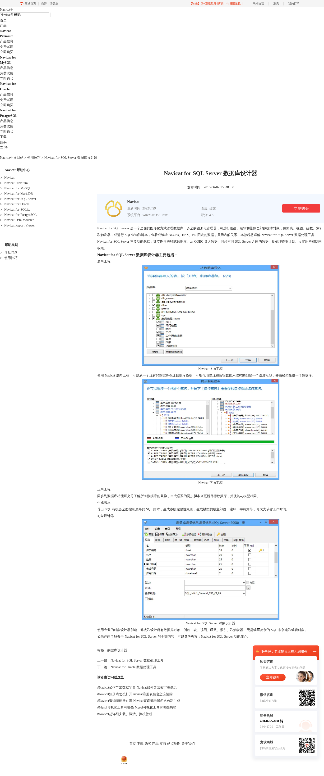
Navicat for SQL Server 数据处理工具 (137, 660)
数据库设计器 (117, 650)
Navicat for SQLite (15, 209)
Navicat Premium (14, 183)
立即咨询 (272, 677)
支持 (163, 743)
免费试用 (6, 47)
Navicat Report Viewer (17, 225)
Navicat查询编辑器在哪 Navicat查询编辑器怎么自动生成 (138, 701)
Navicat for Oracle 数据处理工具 (133, 667)
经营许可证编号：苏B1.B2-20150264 (151, 759)
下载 (3, 137)
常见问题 (9, 252)
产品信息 (6, 41)
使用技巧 (34, 157)
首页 (3, 20)
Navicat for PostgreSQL (18, 215)
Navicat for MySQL (15, 188)
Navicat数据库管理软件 (111, 753)
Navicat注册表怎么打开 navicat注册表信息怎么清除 (135, 694)
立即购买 (6, 52)
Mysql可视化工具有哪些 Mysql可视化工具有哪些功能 (136, 707)
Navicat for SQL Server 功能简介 (224, 636)
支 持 (4, 147)
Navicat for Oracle (14, 204)
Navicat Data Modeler (17, 220)
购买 (3, 142)
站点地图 (174, 743)
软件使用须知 (170, 753)
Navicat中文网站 (11, 157)
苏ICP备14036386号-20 (189, 759)
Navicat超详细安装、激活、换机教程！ (126, 714)
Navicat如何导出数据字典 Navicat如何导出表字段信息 (137, 687)
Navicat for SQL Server (18, 199)
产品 (3, 25)
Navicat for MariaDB (16, 193)
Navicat (6, 9)
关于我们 (188, 743)
